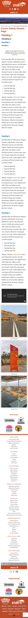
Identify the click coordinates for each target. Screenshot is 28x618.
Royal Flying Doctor (14, 508)
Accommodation (14, 533)
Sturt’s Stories (14, 470)
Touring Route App (14, 439)
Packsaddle (14, 542)
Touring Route (14, 553)
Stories (14, 454)
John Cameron (14, 475)
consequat (19, 52)
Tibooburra (14, 538)
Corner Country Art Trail (14, 513)
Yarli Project (14, 463)
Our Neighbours (14, 547)
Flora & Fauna (14, 490)
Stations (14, 529)
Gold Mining (14, 479)
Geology (14, 492)
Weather (14, 445)
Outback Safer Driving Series (14, 441)
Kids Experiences (14, 526)
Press (9, 606)
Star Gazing (14, 495)
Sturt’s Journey (14, 468)
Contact (15, 606)
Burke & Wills (14, 472)
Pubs (14, 511)
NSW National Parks (14, 486)
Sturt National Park (14, 510)
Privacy (4, 609)
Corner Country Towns (14, 522)
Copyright (10, 609)
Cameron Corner (14, 506)
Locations (14, 461)
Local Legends (14, 457)
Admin (24, 609)
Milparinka (14, 540)
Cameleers (14, 474)
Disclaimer (18, 609)
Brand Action (16, 614)
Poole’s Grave (14, 504)
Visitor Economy (14, 558)
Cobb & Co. (14, 481)
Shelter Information (14, 555)
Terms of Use (21, 606)
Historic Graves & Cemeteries (14, 515)
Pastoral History (14, 520)
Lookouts (14, 493)
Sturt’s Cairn (14, 502)
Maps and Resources (14, 443)
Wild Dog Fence (14, 501)
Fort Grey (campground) (14, 546)
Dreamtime (14, 455)
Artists (14, 459)
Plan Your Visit (14, 448)
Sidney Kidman (14, 477)
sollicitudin (16, 97)
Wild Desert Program (14, 488)
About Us (3, 606)
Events (14, 531)
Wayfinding (14, 446)
